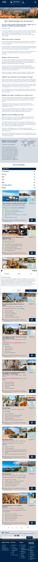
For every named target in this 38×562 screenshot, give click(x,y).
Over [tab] (31, 273)
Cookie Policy (23, 546)
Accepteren (31, 290)
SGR (13, 553)
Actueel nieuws (32, 546)
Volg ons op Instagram (32, 553)
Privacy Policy (23, 545)
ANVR (13, 552)
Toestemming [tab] (6, 273)
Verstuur (29, 537)
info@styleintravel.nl (5, 548)
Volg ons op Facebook (32, 550)
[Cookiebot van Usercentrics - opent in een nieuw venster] (32, 271)
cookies (14, 278)
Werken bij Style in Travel (15, 550)
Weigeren (18, 290)
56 (21, 527)
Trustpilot (19, 5)
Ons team (14, 547)
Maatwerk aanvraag (22, 556)
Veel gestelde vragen (32, 556)
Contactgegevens (15, 548)
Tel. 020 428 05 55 (5, 550)
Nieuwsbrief (23, 557)
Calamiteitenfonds (15, 555)
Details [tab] (19, 273)
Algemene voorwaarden (23, 551)
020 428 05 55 (16, 1)
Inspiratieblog (32, 554)
